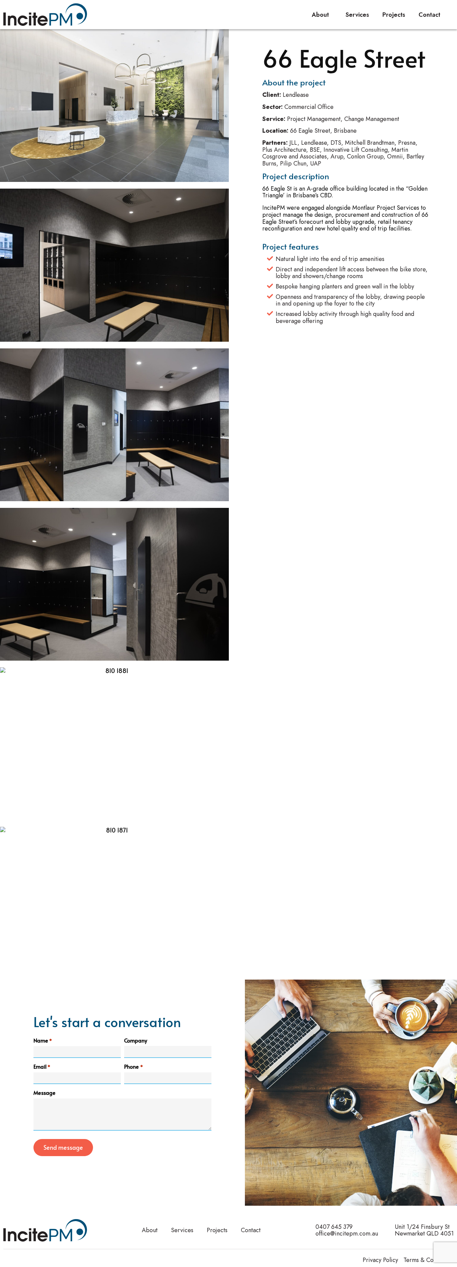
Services (357, 14)
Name (42, 1040)
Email (41, 1066)
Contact (429, 14)
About (320, 14)
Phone (133, 1066)
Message (44, 1092)
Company (135, 1040)
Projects (393, 14)
